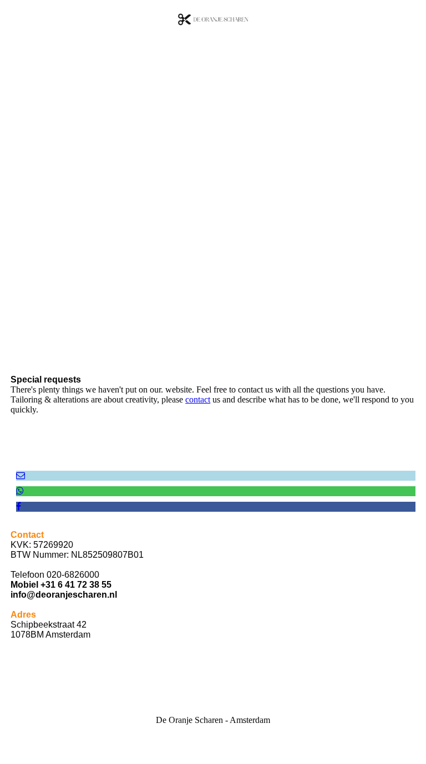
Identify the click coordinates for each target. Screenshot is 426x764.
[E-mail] (20, 475)
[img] (213, 19)
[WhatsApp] (20, 491)
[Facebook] (18, 506)
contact (197, 399)
